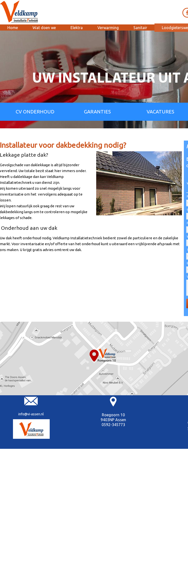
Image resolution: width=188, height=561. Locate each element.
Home (12, 27)
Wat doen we (44, 27)
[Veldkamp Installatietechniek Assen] (19, 11)
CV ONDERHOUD (35, 111)
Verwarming (108, 27)
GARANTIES (97, 111)
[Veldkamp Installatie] (31, 429)
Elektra (76, 27)
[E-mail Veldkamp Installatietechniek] (31, 404)
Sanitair (140, 27)
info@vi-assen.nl (31, 414)
